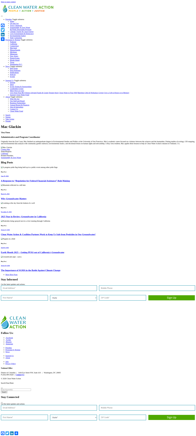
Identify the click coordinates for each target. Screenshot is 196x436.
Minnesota (13, 54)
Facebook (9, 338)
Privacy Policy (10, 364)
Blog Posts (14, 68)
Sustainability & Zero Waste (20, 28)
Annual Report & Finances (19, 105)
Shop (12, 85)
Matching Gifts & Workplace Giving (90, 93)
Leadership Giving (16, 89)
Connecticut (14, 46)
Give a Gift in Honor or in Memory (116, 93)
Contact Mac (5, 149)
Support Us (9, 80)
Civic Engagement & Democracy (22, 34)
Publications (14, 72)
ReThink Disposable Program (20, 30)
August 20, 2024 (5, 265)
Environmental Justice (18, 36)
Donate (12, 82)
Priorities (8, 19)
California (13, 44)
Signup (8, 117)
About (7, 97)
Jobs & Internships (16, 107)
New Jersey (14, 56)
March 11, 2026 (5, 194)
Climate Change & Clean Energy (22, 32)
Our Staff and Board (17, 101)
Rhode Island (15, 60)
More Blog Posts (11, 275)
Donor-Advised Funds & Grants (36, 93)
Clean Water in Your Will (68, 93)
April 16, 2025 (5, 247)
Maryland (13, 48)
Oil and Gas (14, 23)
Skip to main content (8, 2)
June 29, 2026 (5, 176)
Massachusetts (15, 50)
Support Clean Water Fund (19, 95)
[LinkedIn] (2, 34)
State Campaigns (16, 38)
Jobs (7, 362)
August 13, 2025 (5, 229)
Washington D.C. (16, 64)
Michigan (13, 52)
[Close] (2, 402)
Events (12, 77)
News (7, 66)
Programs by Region (12, 40)
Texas (12, 62)
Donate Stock (54, 93)
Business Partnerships (18, 103)
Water (12, 21)
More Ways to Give (17, 91)
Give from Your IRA (17, 93)
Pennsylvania (15, 58)
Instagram (9, 344)
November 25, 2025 (6, 212)
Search (7, 115)
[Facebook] (2, 25)
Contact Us (14, 109)
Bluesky (8, 342)
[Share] (2, 39)
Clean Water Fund (16, 111)
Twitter (8, 340)
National (13, 42)
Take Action (9, 119)
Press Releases (15, 70)
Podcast (13, 75)
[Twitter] (2, 30)
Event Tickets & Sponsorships (21, 87)
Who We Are (14, 99)
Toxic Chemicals (16, 25)
